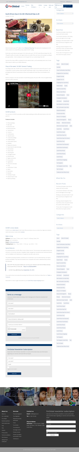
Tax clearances (16, 427)
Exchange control (17, 429)
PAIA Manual (4, 437)
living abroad (66, 101)
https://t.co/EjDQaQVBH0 (29, 266)
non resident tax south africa (63, 104)
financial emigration (61, 95)
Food (68, 95)
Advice (58, 64)
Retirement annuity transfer (62, 125)
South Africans (59, 156)
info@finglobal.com (69, 1)
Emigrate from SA (60, 79)
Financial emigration (17, 414)
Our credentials (5, 416)
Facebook (8, 277)
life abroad (59, 101)
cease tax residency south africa (63, 70)
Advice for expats (64, 64)
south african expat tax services (63, 138)
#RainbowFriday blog (29, 48)
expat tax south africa (61, 88)
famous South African (61, 91)
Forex (14, 422)
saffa (71, 125)
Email (47, 428)
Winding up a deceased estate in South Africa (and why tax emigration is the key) (64, 42)
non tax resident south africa (63, 107)
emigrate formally (60, 76)
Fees (3, 425)
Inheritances (16, 438)
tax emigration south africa (62, 166)
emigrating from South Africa (62, 82)
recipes (58, 122)
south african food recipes (62, 147)
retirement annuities (66, 122)
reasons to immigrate (61, 116)
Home (7, 1)
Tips (70, 166)
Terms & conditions (6, 435)
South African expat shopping (34, 280)
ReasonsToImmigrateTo (61, 119)
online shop (15, 230)
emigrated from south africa (62, 73)
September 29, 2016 (29, 270)
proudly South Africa (61, 113)
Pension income (16, 432)
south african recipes (61, 153)
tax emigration (60, 163)
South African (66, 129)
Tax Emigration (16, 416)
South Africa (59, 129)
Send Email (14, 334)
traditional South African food (63, 172)
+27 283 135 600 (32, 416)
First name (48, 419)
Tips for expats (60, 169)
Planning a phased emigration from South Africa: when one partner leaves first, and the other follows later (64, 48)
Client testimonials (6, 423)
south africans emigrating (62, 159)
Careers (3, 430)
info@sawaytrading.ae (14, 242)
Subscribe (14, 373)
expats (66, 85)
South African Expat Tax (61, 135)
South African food (60, 141)
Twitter (48, 275)
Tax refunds (15, 425)
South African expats (61, 132)
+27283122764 (62, 1)
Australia (58, 67)
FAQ (3, 428)
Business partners (6, 421)
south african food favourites (63, 144)
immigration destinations (62, 98)
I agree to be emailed (12, 369)
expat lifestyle (59, 85)
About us (4, 414)
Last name (48, 424)
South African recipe (61, 150)
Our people (4, 418)
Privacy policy (5, 432)
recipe (69, 119)
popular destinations (61, 110)
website (23, 232)
